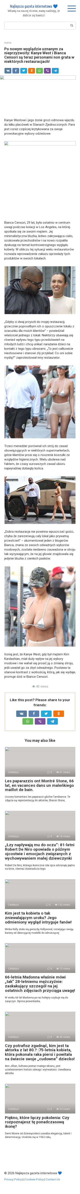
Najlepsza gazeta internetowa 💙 (34, 6)
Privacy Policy (13, 1179)
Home (7, 42)
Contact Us (53, 1179)
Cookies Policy (34, 1179)
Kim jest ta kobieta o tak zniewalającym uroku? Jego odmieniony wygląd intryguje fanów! (38, 918)
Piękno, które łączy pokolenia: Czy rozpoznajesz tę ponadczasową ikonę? (37, 1122)
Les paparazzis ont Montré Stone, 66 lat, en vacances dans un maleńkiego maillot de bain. (39, 785)
